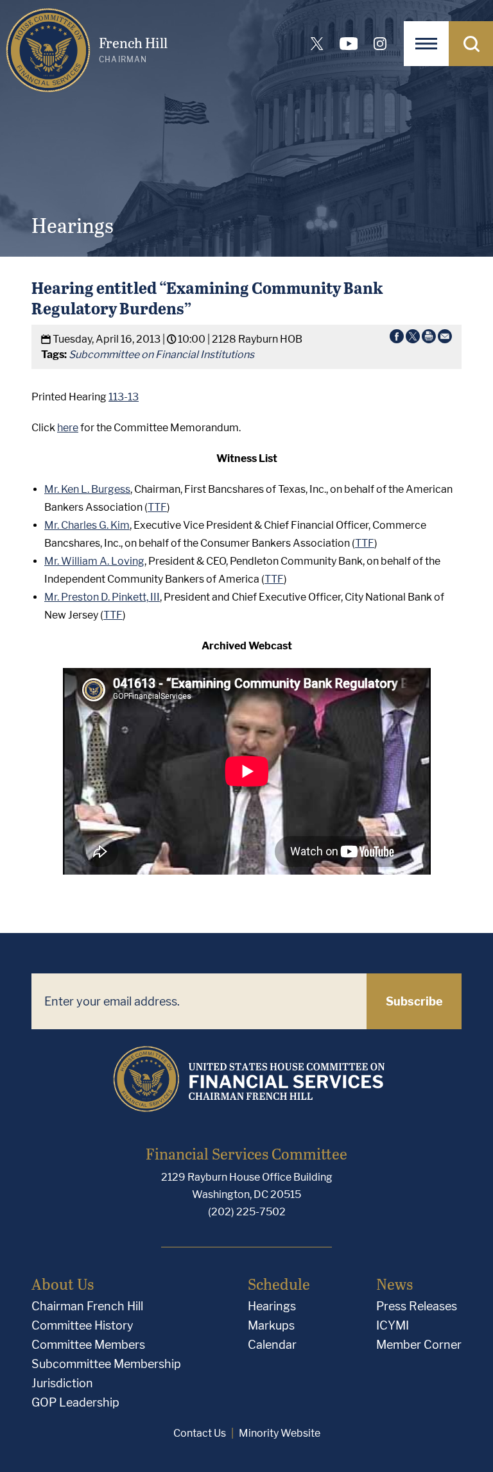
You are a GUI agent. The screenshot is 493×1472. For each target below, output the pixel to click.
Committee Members (88, 1344)
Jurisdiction (62, 1383)
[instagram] (380, 43)
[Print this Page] (429, 339)
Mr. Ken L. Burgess (87, 489)
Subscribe (414, 1001)
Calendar (272, 1344)
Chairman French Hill (87, 1306)
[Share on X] (413, 339)
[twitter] (317, 43)
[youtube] (349, 43)
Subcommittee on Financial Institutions (161, 354)
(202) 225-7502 (247, 1212)
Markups (271, 1325)
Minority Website (279, 1433)
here (67, 428)
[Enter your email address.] (199, 1001)
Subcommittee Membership (106, 1364)
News (394, 1283)
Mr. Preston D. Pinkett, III (102, 597)
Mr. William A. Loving (94, 561)
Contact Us (199, 1433)
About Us (62, 1283)
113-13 (123, 397)
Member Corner (419, 1344)
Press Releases (416, 1306)
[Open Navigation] (426, 43)
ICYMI (392, 1325)
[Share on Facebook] (397, 339)
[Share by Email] (445, 339)
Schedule (279, 1283)
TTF (157, 507)
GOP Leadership (75, 1402)
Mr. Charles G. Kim (87, 525)
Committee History (82, 1325)
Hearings (272, 1306)
